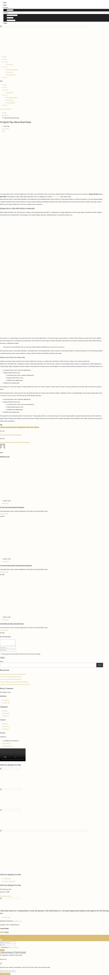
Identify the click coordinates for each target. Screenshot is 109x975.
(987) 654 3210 (7, 743)
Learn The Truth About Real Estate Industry (10, 676)
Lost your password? (14, 947)
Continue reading (4, 513)
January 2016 (6, 702)
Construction (6, 713)
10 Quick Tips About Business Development (12, 507)
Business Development (10, 427)
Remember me (5, 947)
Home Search (10, 10)
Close (6, 932)
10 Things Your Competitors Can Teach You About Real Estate (15, 684)
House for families (21, 427)
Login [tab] (4, 936)
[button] (54, 81)
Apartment (2, 427)
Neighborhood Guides (12, 15)
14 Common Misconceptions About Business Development (16, 565)
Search (1, 661)
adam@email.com (7, 746)
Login (2, 950)
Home (4, 2)
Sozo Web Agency (17, 921)
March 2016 (6, 700)
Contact (5, 23)
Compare (2, 932)
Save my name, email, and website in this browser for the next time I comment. (21, 654)
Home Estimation (11, 20)
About (4, 5)
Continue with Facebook (6, 952)
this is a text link (56, 196)
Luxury (31, 427)
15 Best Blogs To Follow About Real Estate (12, 624)
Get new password (5, 973)
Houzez (27, 427)
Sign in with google (20, 952)
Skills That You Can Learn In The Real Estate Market (13, 674)
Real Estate (6, 115)
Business (5, 710)
